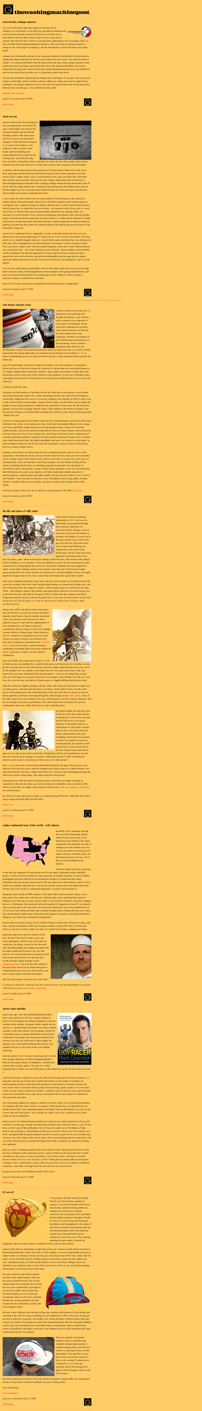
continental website (11, 963)
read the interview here (13, 93)
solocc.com (77, 490)
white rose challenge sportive (73, 786)
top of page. (8, 104)
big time (80, 352)
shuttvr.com (8, 804)
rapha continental (37, 987)
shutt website (75, 695)
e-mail (71, 1363)
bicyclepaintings (10, 1392)
